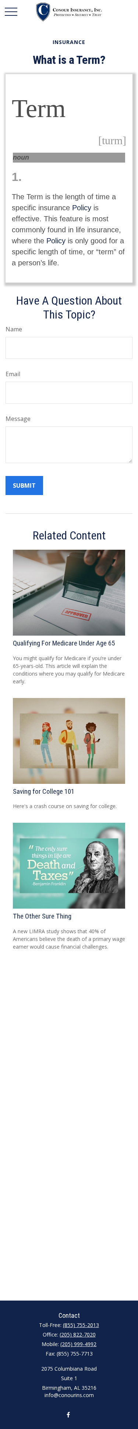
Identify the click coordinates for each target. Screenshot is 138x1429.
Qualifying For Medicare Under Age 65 (64, 643)
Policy (81, 208)
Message (18, 419)
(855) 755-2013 (81, 1324)
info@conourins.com (69, 1395)
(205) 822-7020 (78, 1334)
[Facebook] (68, 1414)
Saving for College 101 (43, 792)
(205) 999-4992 (78, 1344)
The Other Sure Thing (42, 916)
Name (14, 329)
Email (13, 374)
